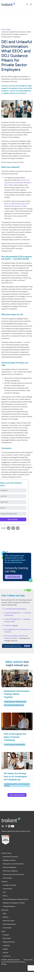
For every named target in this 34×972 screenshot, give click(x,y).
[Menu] (31, 4)
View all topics (7, 878)
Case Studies (7, 928)
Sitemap (4, 964)
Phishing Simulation (9, 906)
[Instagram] (9, 826)
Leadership (6, 945)
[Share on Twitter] (17, 528)
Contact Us (6, 956)
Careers (5, 949)
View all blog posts (17, 795)
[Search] (27, 4)
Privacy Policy (28, 960)
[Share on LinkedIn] (8, 528)
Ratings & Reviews (9, 942)
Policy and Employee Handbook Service (15, 899)
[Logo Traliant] (8, 4)
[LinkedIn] (3, 826)
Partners (5, 952)
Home (3, 29)
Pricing (5, 896)
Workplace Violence (9, 860)
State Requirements (9, 924)
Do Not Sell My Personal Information (13, 962)
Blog (8, 29)
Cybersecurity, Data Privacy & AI (13, 874)
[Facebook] (6, 826)
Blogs (4, 913)
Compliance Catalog (9, 885)
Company (6, 935)
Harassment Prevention (10, 857)
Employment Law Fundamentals (13, 864)
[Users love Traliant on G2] (17, 840)
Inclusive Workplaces (9, 867)
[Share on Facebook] (13, 528)
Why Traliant (7, 938)
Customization (7, 889)
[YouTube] (12, 826)
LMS (4, 892)
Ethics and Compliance (10, 871)
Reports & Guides (8, 920)
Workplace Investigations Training (13, 903)
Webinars (6, 917)
